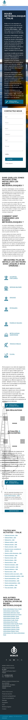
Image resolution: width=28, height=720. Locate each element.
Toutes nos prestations (8, 698)
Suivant (22, 418)
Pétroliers (13, 308)
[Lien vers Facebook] (6, 660)
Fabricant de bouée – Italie (11, 535)
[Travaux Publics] (6, 345)
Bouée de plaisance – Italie (11, 569)
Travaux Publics (15, 343)
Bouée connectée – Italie (11, 546)
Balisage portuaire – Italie (11, 544)
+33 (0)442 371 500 (8, 675)
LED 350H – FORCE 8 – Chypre (14, 421)
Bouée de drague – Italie (11, 560)
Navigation (5, 702)
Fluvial (12, 354)
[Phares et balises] (6, 324)
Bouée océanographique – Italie (12, 583)
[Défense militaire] (6, 288)
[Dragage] (6, 298)
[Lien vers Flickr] (18, 660)
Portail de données (7, 694)
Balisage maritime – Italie (11, 542)
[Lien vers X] (21, 660)
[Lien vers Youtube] (14, 660)
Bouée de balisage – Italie (11, 555)
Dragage (13, 297)
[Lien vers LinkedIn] (10, 660)
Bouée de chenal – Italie (10, 557)
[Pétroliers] (6, 309)
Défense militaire (16, 287)
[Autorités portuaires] (6, 278)
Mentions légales (6, 706)
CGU (3, 704)
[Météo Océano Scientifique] (6, 334)
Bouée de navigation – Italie (11, 567)
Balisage (4, 700)
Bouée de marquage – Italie (11, 564)
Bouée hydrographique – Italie (12, 580)
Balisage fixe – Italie (9, 540)
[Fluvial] (6, 355)
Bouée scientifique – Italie (11, 585)
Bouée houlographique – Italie (12, 578)
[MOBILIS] (11, 3)
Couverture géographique (9, 696)
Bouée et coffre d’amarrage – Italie (13, 553)
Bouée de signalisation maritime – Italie (14, 576)
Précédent (5, 418)
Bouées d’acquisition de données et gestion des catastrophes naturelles (17, 447)
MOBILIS (11, 716)
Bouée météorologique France (10, 609)
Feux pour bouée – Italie (11, 587)
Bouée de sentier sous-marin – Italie (13, 573)
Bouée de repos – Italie (10, 571)
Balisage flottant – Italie (10, 537)
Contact (4, 709)
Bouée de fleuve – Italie (10, 562)
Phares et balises (16, 323)
